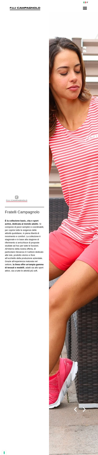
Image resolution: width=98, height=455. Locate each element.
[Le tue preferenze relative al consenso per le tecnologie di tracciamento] (4, 452)
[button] (85, 8)
